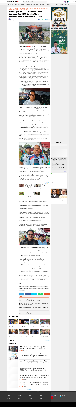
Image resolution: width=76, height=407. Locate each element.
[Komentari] (47, 294)
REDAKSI (29, 403)
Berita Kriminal (42, 394)
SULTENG (30, 398)
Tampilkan (47, 340)
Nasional (61, 4)
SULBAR (8, 398)
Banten (53, 4)
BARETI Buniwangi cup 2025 (15, 8)
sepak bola (20, 9)
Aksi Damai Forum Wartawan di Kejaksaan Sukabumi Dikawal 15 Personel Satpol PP (32, 347)
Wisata (57, 4)
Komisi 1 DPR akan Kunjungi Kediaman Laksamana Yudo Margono (58, 164)
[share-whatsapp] (43, 19)
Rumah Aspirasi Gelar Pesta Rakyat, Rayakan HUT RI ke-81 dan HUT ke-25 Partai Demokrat (33, 383)
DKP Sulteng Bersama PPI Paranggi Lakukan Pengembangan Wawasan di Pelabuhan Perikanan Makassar (59, 159)
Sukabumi (11, 4)
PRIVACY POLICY (44, 403)
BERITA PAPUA (20, 394)
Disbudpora (43, 8)
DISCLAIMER (50, 403)
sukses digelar (25, 9)
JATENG (30, 395)
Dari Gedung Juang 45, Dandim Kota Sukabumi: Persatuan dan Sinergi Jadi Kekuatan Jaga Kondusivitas (34, 377)
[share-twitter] (41, 19)
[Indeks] (65, 1)
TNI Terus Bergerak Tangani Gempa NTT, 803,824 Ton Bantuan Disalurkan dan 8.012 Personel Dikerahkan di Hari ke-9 (32, 370)
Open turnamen (15, 9)
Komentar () (47, 19)
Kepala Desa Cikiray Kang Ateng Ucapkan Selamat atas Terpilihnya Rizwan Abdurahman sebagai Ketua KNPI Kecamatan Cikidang (33, 355)
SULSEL (19, 398)
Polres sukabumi (29, 4)
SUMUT (19, 399)
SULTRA (41, 398)
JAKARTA (19, 395)
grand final (10, 9)
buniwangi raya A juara (24, 8)
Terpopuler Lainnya (59, 144)
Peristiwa (42, 4)
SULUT (8, 399)
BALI (8, 394)
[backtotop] (38, 392)
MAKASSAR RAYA (36, 4)
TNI (45, 4)
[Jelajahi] (74, 2)
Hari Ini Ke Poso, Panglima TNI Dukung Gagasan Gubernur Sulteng (59, 168)
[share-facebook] (39, 19)
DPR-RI (47, 8)
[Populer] (67, 1)
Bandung (49, 4)
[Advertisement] (13, 38)
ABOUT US (25, 403)
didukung (39, 8)
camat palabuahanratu (33, 8)
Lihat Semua (29, 389)
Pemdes (65, 4)
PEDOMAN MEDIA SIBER (36, 403)
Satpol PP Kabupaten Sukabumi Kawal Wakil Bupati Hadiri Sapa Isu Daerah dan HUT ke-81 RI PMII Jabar (34, 363)
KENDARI (41, 395)
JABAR (16, 4)
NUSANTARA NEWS (21, 4)
